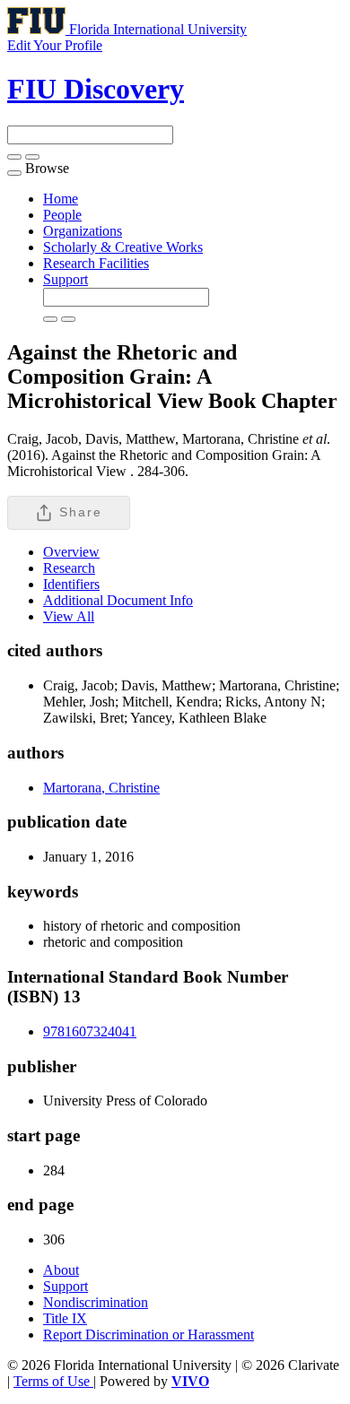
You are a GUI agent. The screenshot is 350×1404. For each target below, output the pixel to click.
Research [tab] (69, 568)
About (61, 1270)
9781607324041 (89, 1031)
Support (65, 279)
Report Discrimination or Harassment (148, 1334)
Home (60, 198)
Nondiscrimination (95, 1302)
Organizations (82, 230)
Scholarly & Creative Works (123, 247)
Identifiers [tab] (71, 584)
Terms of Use (53, 1381)
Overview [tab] (71, 551)
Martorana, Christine (101, 787)
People (62, 214)
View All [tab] (68, 616)
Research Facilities (96, 263)
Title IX (65, 1318)
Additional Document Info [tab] (118, 600)
